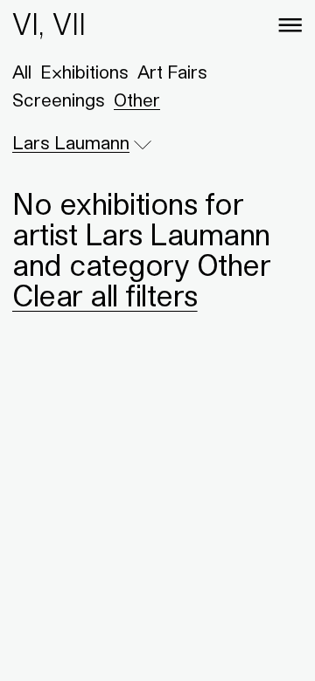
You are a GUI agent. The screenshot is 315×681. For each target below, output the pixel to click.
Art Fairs (172, 72)
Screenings (58, 100)
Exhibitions (84, 72)
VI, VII (49, 24)
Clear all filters (105, 295)
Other (137, 100)
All (22, 72)
